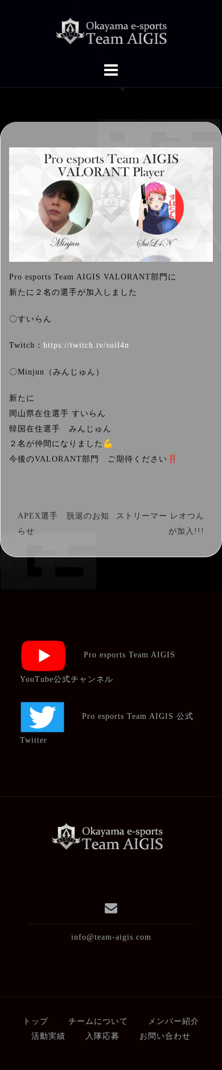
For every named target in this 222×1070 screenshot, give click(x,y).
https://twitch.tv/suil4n (86, 345)
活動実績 (48, 1036)
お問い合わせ (165, 1036)
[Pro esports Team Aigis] (107, 836)
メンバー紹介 (173, 1021)
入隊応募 (102, 1036)
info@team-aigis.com (111, 937)
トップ (35, 1021)
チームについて (98, 1021)
